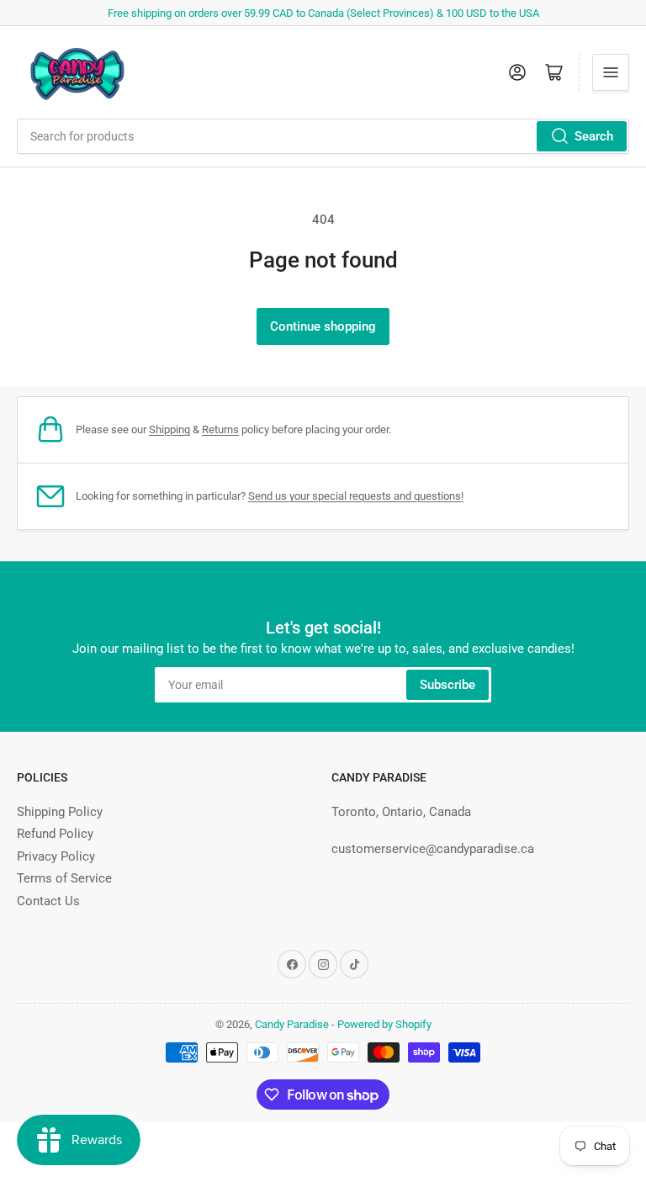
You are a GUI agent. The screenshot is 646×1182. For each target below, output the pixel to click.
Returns (220, 429)
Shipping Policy (60, 811)
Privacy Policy (56, 856)
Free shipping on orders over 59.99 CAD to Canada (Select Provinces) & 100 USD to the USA (323, 13)
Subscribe (447, 684)
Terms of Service (64, 878)
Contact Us (48, 901)
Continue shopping (323, 326)
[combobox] (323, 136)
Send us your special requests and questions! (355, 496)
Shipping (169, 429)
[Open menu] (610, 72)
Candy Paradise (292, 1024)
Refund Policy (55, 833)
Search (594, 136)
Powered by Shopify (384, 1024)
